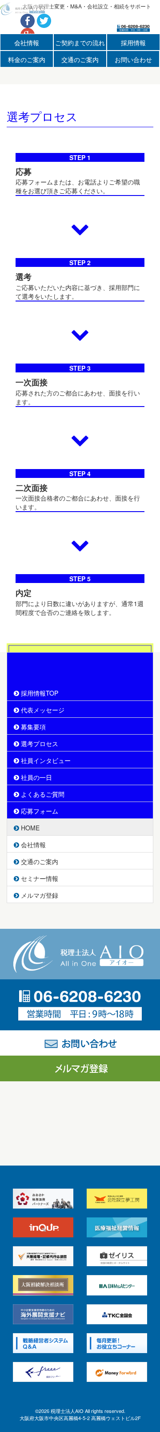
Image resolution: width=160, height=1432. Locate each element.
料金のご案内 (26, 59)
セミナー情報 (38, 878)
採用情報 (133, 42)
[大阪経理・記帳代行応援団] (43, 1255)
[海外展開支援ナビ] (43, 1313)
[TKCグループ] (117, 1313)
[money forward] (117, 1370)
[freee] (43, 1370)
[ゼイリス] (117, 1255)
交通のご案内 (80, 59)
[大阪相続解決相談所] (43, 1284)
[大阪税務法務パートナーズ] (43, 1197)
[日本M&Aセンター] (117, 1284)
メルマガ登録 (38, 895)
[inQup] (43, 1226)
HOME (29, 827)
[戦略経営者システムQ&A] (43, 1342)
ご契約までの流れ (80, 42)
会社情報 (26, 42)
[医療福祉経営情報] (117, 1226)
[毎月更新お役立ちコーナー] (117, 1342)
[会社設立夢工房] (117, 1197)
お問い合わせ (133, 59)
